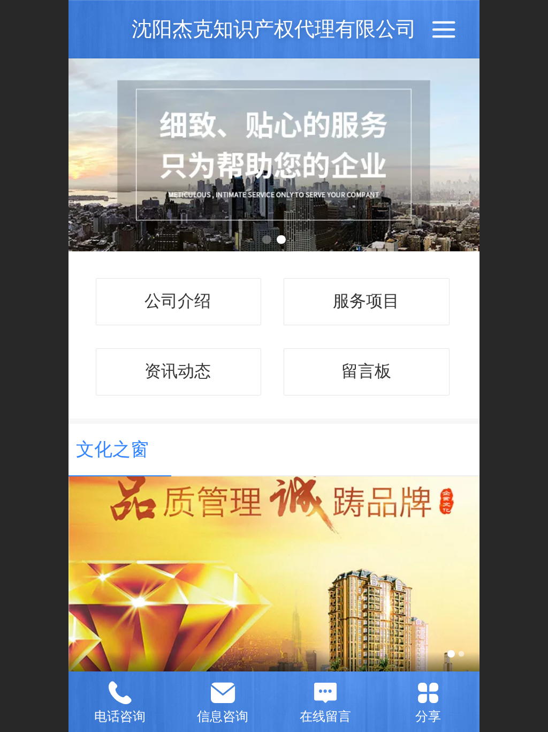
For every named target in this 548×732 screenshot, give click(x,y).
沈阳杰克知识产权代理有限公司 (274, 28)
